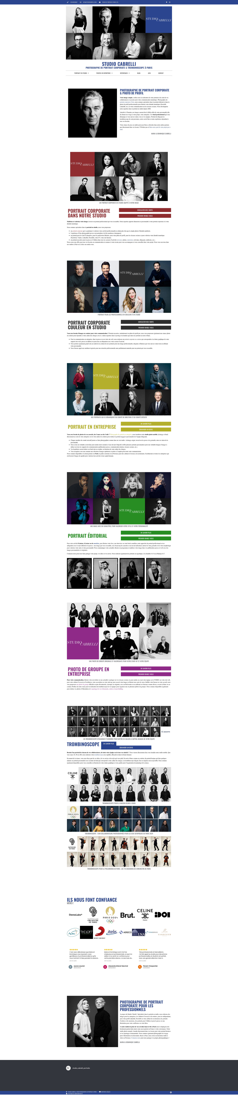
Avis (149, 73)
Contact (161, 73)
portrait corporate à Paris (127, 102)
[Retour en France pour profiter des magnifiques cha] (76, 1078)
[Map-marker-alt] (166, 2)
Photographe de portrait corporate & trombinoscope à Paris (119, 67)
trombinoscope (98, 755)
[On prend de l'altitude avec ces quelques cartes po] (119, 1078)
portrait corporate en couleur (133, 339)
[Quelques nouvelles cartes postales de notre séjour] (97, 1078)
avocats (120, 240)
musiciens (130, 240)
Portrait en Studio (80, 73)
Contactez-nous (135, 1038)
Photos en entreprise (103, 73)
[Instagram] (169, 2)
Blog (138, 73)
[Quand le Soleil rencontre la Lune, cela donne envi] (140, 1078)
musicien (96, 543)
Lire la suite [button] (101, 961)
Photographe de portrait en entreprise (121, 434)
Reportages (124, 73)
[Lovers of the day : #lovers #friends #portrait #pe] (162, 1078)
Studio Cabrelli (119, 63)
